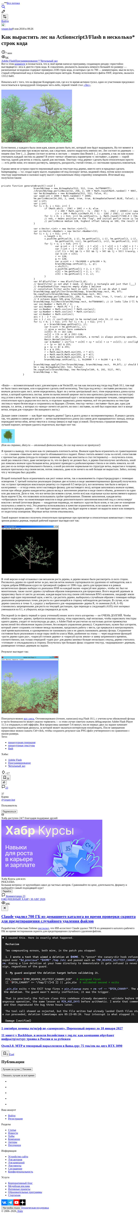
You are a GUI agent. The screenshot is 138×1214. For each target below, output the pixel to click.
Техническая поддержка (35, 1207)
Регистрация (15, 1118)
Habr (20, 1211)
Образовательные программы (25, 1192)
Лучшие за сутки (11, 1069)
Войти (11, 1115)
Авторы (12, 1142)
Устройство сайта (18, 1156)
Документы (14, 1165)
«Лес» (86, 85)
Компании (14, 1139)
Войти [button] (5, 21)
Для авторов (15, 1159)
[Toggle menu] (2, 4)
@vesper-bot (8, 799)
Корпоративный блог (20, 1183)
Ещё (11, 1054)
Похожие (26, 1069)
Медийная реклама (19, 1186)
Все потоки (13, 3)
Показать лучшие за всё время (18, 1075)
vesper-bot (6, 28)
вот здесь (29, 718)
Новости (13, 1133)
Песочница (14, 1145)
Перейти (7, 891)
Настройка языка (11, 1208)
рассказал (43, 928)
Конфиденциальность (20, 1171)
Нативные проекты (19, 1189)
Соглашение (15, 1168)
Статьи (12, 1130)
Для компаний (16, 1162)
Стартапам (14, 1195)
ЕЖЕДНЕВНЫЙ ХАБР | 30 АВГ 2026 (23, 899)
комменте (19, 63)
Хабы (11, 1136)
